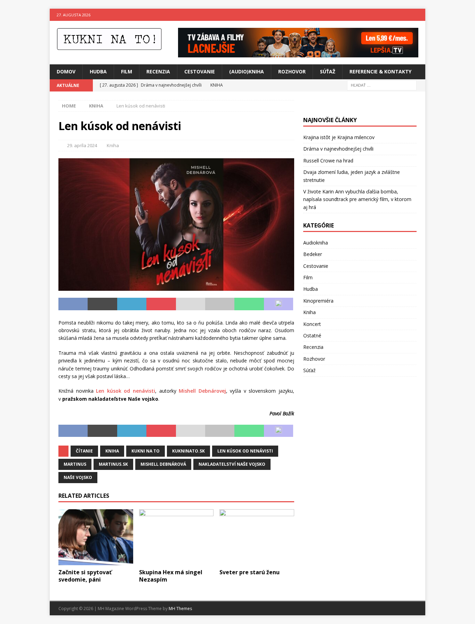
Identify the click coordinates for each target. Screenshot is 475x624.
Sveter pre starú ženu (249, 572)
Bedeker (312, 254)
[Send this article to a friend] (190, 304)
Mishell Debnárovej (202, 390)
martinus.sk (113, 464)
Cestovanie (199, 71)
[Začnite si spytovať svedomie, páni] (95, 537)
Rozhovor (292, 71)
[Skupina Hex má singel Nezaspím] (176, 537)
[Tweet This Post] (102, 304)
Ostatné (312, 335)
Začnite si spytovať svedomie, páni (85, 575)
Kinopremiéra (318, 300)
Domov (66, 71)
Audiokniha (315, 242)
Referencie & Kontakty (380, 71)
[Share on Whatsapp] (249, 304)
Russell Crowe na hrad (328, 160)
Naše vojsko (78, 477)
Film (126, 71)
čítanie (84, 451)
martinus (75, 464)
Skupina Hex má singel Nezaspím (170, 575)
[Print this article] (219, 304)
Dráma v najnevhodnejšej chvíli (338, 148)
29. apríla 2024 (82, 145)
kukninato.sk (188, 451)
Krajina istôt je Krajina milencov (339, 137)
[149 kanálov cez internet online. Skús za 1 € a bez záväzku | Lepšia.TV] (298, 53)
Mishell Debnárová (163, 464)
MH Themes (180, 608)
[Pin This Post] (161, 304)
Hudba (98, 71)
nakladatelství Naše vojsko (232, 464)
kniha (112, 451)
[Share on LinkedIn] (131, 304)
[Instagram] (419, 15)
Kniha (113, 145)
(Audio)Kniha (246, 71)
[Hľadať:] (382, 84)
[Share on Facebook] (73, 304)
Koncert (312, 324)
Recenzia (158, 71)
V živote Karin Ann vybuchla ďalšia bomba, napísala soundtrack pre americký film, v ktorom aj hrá (357, 199)
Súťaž (327, 71)
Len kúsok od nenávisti (125, 390)
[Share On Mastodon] (278, 304)
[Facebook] (406, 15)
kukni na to (145, 451)
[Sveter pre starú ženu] (256, 537)
